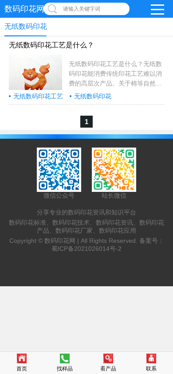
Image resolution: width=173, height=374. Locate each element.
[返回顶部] (163, 327)
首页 (21, 369)
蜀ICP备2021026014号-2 (86, 248)
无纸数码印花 (92, 96)
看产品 (108, 369)
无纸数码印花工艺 (38, 96)
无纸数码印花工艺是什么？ (51, 45)
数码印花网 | (62, 240)
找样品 (65, 369)
